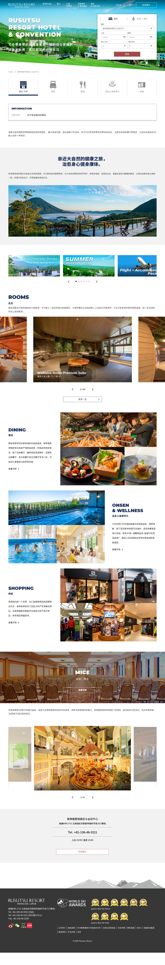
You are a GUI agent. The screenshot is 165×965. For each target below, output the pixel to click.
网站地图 (130, 928)
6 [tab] (89, 281)
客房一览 (82, 399)
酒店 (102, 24)
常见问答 (71, 932)
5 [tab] (86, 281)
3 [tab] (81, 281)
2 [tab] (78, 281)
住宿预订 (82, 852)
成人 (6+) (104, 42)
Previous (69, 282)
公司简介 (62, 928)
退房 (129, 33)
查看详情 (12, 469)
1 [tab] (76, 281)
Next (96, 282)
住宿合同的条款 (109, 928)
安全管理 (121, 928)
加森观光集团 (149, 928)
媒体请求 (62, 932)
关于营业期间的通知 (36, 115)
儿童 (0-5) (131, 42)
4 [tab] (83, 281)
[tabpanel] (34, 266)
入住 (102, 33)
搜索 (127, 54)
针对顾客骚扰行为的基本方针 (89, 928)
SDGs (139, 928)
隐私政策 (71, 928)
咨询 (79, 932)
